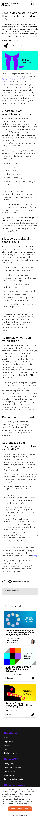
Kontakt (7, 749)
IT (14, 87)
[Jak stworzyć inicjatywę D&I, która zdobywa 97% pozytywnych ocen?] (20, 619)
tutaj (34, 556)
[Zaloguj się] (31, 3)
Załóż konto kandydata (13, 779)
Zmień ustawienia (20, 815)
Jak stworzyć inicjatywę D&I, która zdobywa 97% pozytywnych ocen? (19, 632)
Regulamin (8, 742)
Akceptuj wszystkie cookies (20, 809)
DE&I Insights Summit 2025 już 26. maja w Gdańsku (18, 669)
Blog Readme (9, 771)
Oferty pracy (9, 764)
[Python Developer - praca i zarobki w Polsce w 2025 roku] (20, 692)
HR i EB (22, 87)
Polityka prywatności (12, 738)
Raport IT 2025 (10, 775)
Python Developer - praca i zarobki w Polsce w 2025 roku (19, 705)
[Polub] (4, 582)
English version (10, 753)
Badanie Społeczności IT (13, 79)
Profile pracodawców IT (13, 768)
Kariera (7, 745)
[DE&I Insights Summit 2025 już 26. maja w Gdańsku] (20, 656)
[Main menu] (37, 4)
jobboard (6, 82)
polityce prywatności (22, 804)
